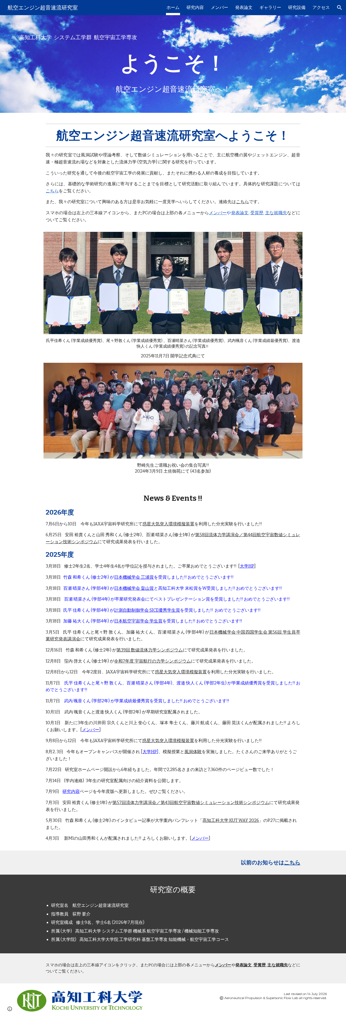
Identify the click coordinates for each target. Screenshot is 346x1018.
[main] (173, 37)
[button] (339, 7)
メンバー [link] (219, 7)
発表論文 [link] (243, 7)
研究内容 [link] (195, 7)
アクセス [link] (321, 7)
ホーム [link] (173, 7)
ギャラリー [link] (270, 7)
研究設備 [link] (296, 7)
